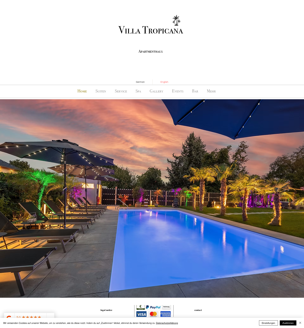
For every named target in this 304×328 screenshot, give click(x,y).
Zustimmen (288, 323)
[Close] (300, 322)
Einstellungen (268, 323)
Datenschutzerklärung (167, 323)
